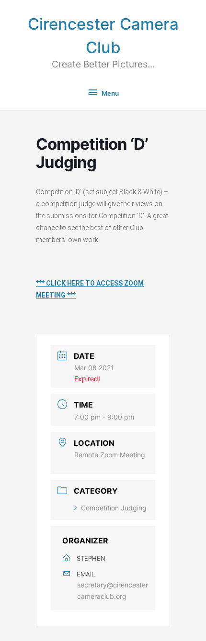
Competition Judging (114, 508)
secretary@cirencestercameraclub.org (112, 590)
